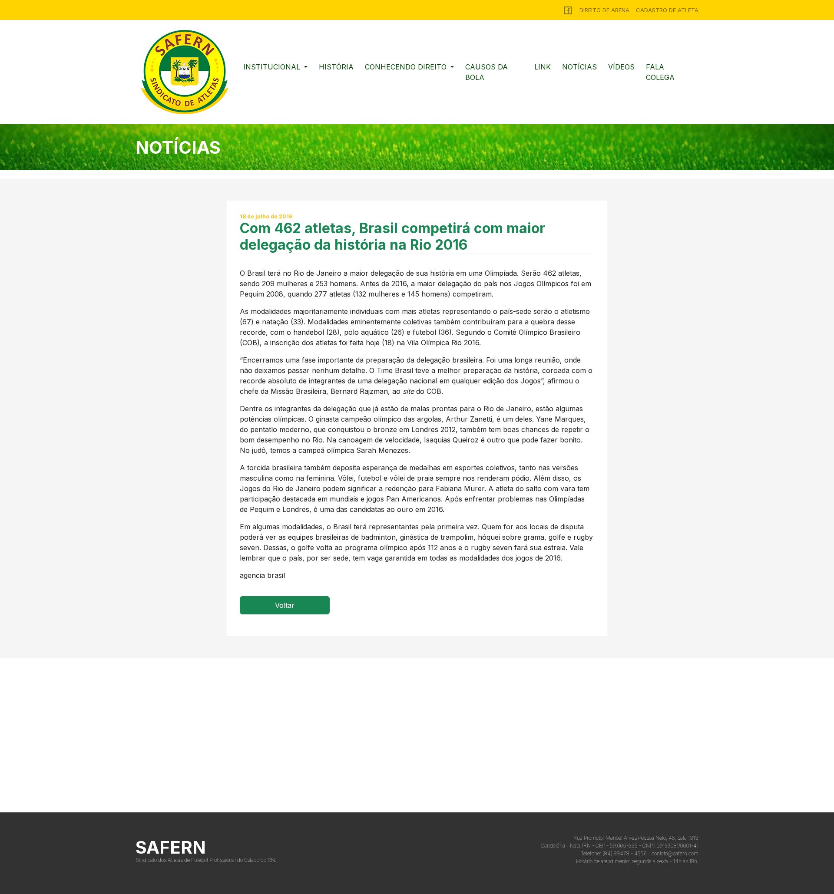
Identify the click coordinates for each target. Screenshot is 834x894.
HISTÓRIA (336, 67)
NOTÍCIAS (579, 67)
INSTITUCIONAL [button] (272, 67)
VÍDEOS (621, 67)
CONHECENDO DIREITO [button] (407, 67)
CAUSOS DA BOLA (486, 72)
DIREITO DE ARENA (604, 10)
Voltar (285, 605)
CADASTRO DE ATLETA (667, 10)
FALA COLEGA (660, 72)
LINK (542, 67)
